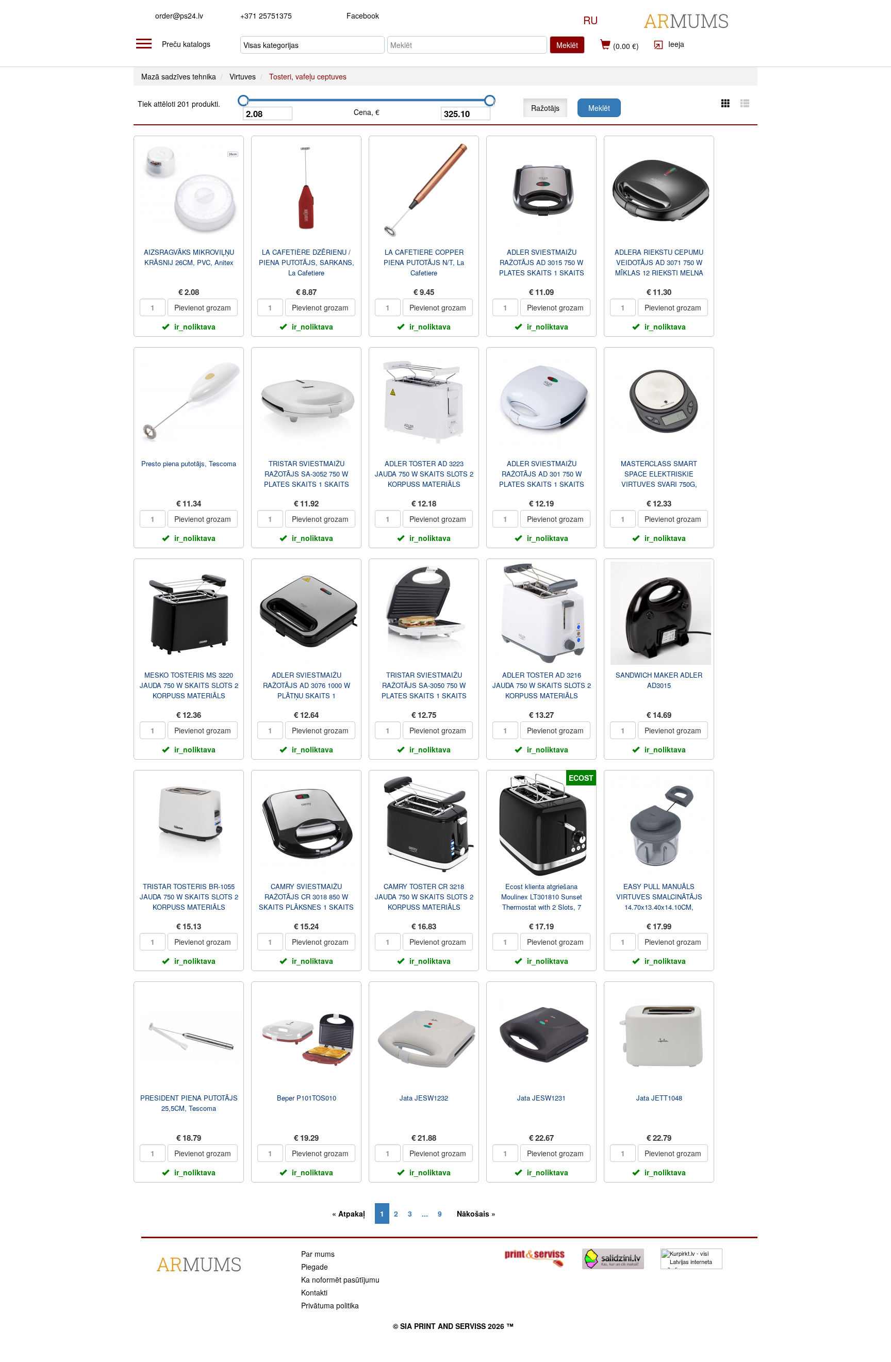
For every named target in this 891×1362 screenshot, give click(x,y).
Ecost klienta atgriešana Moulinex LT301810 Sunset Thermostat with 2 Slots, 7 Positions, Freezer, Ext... (541, 901)
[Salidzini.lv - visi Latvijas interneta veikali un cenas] (613, 1258)
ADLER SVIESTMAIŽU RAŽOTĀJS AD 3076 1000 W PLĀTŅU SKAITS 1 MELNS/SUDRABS (306, 690)
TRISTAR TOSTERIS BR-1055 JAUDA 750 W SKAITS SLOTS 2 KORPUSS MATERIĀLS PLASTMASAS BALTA (189, 901)
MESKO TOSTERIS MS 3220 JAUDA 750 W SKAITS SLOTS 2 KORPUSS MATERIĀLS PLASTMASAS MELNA (189, 690)
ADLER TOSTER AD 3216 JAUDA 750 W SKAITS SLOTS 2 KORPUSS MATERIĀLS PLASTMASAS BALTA (541, 690)
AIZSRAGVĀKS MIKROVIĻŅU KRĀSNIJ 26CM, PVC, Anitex (189, 257)
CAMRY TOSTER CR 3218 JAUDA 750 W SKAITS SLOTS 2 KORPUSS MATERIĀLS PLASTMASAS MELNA (424, 901)
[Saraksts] (744, 103)
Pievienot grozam (202, 307)
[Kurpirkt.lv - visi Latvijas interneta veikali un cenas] (691, 1258)
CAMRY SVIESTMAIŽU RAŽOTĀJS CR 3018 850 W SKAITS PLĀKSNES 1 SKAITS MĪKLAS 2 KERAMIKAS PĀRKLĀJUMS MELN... (306, 906)
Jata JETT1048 (659, 1098)
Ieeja (675, 44)
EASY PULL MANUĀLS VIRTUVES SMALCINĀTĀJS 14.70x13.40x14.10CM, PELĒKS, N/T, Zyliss (659, 901)
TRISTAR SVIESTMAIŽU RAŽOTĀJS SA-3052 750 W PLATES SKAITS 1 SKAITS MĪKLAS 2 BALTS (306, 478)
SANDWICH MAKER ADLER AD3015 (659, 680)
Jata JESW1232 (424, 1098)
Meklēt (567, 45)
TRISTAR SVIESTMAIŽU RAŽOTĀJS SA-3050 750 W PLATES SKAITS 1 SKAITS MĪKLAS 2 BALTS (424, 690)
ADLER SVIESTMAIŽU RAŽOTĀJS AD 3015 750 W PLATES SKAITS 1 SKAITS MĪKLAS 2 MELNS (541, 267)
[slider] (243, 100)
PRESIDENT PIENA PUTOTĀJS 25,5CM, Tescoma (189, 1103)
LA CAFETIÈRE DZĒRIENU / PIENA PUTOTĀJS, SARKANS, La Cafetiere (306, 262)
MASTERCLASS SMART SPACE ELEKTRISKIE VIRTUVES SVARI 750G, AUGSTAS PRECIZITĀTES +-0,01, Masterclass (659, 484)
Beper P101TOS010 (306, 1098)
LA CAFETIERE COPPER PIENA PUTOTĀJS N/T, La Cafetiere (424, 262)
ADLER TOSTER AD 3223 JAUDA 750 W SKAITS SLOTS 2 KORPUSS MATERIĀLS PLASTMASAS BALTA (424, 478)
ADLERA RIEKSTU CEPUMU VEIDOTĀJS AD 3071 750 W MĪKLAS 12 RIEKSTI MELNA (659, 262)
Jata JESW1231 (541, 1098)
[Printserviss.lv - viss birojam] (535, 1258)
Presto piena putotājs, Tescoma (188, 463)
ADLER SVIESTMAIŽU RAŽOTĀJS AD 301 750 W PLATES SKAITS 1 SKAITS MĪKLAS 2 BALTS (541, 478)
